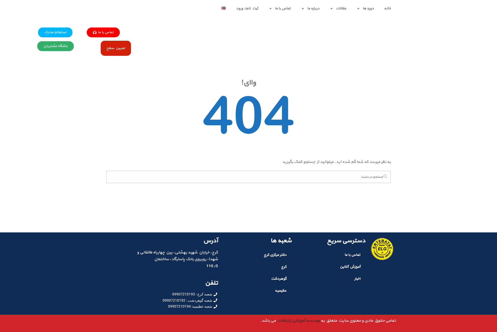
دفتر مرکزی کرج (275, 255)
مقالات (341, 8)
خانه (387, 8)
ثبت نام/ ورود (247, 8)
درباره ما (313, 8)
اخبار (357, 278)
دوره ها (368, 8)
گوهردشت (279, 278)
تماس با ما (283, 8)
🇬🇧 (223, 8)
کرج (284, 266)
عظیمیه (281, 290)
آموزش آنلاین (350, 266)
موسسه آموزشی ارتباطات (298, 320)
